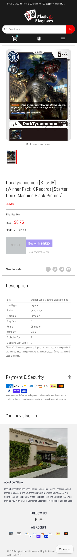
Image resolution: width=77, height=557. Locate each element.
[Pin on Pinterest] (54, 269)
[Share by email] (68, 269)
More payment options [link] (39, 251)
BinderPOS (16, 555)
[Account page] (39, 38)
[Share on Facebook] (48, 269)
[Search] (70, 29)
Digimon (10, 203)
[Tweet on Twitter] (61, 269)
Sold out (15, 245)
